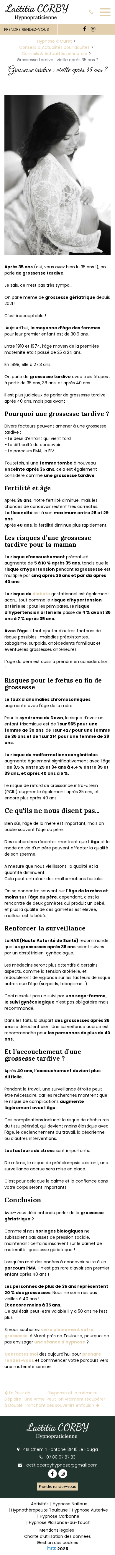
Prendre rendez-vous (57, 1486)
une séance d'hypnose (59, 1342)
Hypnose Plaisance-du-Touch (60, 1522)
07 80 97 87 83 (60, 1457)
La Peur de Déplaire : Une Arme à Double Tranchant (25, 1399)
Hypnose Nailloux (70, 1504)
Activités (40, 1504)
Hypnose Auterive (90, 1510)
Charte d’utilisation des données (57, 1536)
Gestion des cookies (57, 1543)
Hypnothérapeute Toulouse (39, 1510)
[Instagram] (92, 29)
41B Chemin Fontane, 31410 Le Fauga (60, 1449)
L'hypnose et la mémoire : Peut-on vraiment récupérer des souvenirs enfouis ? (76, 1399)
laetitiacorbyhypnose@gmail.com (61, 1465)
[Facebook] (84, 29)
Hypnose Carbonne (59, 1516)
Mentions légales (57, 1530)
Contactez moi (21, 1354)
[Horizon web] (51, 1548)
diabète (41, 594)
